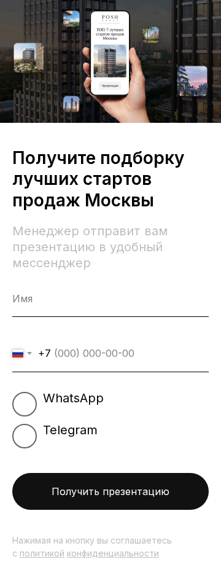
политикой (42, 553)
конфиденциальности (113, 553)
